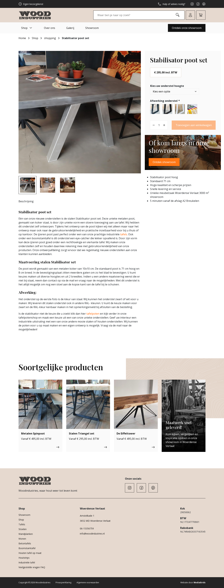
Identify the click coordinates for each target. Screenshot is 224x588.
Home (22, 38)
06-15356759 (87, 528)
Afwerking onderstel (165, 101)
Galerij (70, 28)
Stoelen (23, 529)
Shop (24, 28)
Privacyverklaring (63, 582)
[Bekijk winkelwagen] (200, 15)
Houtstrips (24, 557)
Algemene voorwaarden (88, 582)
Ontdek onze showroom (187, 28)
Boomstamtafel (27, 548)
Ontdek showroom (164, 162)
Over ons (49, 28)
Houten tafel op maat (30, 553)
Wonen (22, 538)
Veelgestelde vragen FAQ (32, 567)
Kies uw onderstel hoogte (167, 86)
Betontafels (25, 543)
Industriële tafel (27, 562)
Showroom (92, 28)
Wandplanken (26, 533)
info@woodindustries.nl (92, 533)
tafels (123, 234)
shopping (50, 38)
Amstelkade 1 (87, 515)
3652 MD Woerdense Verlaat (95, 520)
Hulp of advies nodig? (174, 4)
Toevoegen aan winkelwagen (194, 125)
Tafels (22, 524)
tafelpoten (92, 313)
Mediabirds (199, 582)
